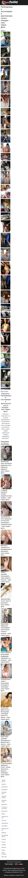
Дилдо (3, 813)
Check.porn (18, 862)
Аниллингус (5, 786)
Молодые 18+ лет (5, 829)
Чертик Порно (3, 780)
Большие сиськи (4, 797)
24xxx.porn (10, 862)
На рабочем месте (5, 836)
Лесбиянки (4, 826)
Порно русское (4, 853)
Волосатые (4, 811)
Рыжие (3, 842)
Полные (4, 839)
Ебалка (3, 30)
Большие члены (4, 801)
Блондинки (4, 789)
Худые (3, 850)
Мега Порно (4, 391)
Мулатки (4, 832)
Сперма (4, 844)
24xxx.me (23, 6)
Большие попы (4, 792)
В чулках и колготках (4, 807)
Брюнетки (4, 804)
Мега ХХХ (4, 856)
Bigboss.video (15, 6)
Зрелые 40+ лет (5, 817)
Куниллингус (5, 823)
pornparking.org (16, 868)
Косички (4, 820)
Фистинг (4, 847)
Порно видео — (10, 864)
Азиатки (4, 784)
